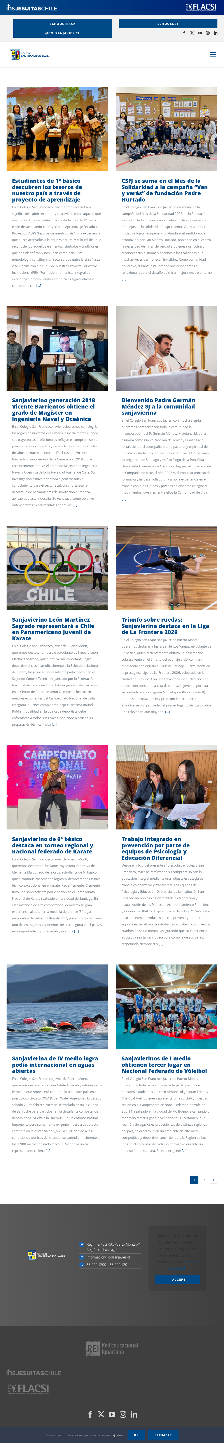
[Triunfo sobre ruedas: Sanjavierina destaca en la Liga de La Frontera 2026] (166, 568)
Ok (136, 1435)
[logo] (32, 6)
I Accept (178, 1279)
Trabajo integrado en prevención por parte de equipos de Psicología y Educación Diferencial (160, 787)
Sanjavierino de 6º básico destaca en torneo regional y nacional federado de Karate (51, 787)
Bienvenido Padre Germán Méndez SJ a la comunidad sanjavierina (160, 348)
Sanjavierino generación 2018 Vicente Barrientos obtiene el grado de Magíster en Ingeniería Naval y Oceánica (51, 348)
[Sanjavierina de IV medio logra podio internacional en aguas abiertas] (57, 1006)
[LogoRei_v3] (112, 1342)
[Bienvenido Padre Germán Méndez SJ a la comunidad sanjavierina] (166, 348)
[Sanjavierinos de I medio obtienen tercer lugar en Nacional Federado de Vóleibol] (166, 1006)
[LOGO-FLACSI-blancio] (201, 4)
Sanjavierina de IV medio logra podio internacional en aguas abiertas (51, 1007)
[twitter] (192, 33)
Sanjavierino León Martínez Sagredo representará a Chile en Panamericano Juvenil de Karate (51, 568)
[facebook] (184, 33)
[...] (38, 285)
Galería (63, 129)
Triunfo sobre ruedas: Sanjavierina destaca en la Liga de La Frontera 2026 (160, 568)
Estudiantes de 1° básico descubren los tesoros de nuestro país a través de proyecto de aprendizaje (51, 129)
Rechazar (163, 1435)
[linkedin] (215, 33)
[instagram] (208, 33)
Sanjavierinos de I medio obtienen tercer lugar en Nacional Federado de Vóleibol (160, 1007)
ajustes (117, 1435)
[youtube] (200, 33)
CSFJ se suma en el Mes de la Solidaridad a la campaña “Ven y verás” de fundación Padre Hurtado (160, 129)
